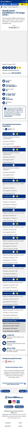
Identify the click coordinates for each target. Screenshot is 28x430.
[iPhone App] (9, 407)
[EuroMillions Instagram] (14, 402)
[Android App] (19, 407)
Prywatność (7, 422)
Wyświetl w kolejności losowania (10, 70)
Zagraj (24, 4)
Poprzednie (6, 391)
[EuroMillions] (6, 2)
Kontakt (20, 426)
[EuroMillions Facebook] (18, 402)
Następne (22, 391)
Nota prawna (5, 414)
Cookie (20, 422)
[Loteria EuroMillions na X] (10, 402)
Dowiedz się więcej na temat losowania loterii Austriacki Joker (13, 383)
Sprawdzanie (15, 4)
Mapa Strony (8, 426)
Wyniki (5, 4)
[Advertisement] (14, 46)
